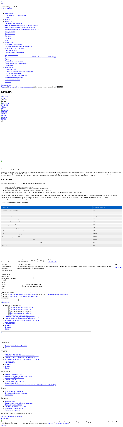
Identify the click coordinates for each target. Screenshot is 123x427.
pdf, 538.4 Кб (52, 262)
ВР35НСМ (4, 105)
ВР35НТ (3, 98)
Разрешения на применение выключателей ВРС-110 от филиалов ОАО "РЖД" (30, 57)
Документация (9, 42)
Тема (2, 288)
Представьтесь (5, 276)
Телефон (3, 284)
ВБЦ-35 (3, 119)
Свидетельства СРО (11, 55)
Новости (7, 19)
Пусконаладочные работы (13, 73)
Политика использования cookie (58, 423)
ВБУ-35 (3, 115)
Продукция (8, 21)
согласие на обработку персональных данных (22, 294)
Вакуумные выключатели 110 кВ (21, 313)
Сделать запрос (6, 85)
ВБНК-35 (4, 112)
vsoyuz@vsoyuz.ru (6, 8)
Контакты (8, 82)
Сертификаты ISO (11, 50)
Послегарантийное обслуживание (16, 63)
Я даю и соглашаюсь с (36, 294)
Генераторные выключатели (19, 315)
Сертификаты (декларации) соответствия (18, 46)
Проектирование (10, 69)
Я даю (20, 296)
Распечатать (6, 302)
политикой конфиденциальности (58, 294)
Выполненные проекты (12, 80)
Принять (3, 425)
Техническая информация (13, 44)
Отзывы (7, 17)
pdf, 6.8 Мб (118, 267)
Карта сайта (5, 418)
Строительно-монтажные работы (16, 75)
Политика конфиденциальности (11, 416)
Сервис (7, 59)
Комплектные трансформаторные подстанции (20, 27)
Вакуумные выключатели (13, 23)
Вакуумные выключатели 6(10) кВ (21, 307)
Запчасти (8, 36)
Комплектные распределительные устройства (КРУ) (22, 25)
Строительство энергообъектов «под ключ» (19, 71)
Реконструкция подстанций (14, 77)
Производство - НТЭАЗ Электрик (16, 15)
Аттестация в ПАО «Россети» (14, 48)
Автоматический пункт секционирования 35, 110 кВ (22, 29)
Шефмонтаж (9, 65)
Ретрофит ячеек (10, 34)
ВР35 (2, 108)
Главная (3, 87)
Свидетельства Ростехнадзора (15, 53)
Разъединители (10, 32)
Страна (3, 280)
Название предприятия (8, 278)
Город (3, 282)
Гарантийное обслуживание (14, 61)
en (2, 3)
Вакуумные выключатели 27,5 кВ (21, 309)
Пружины (8, 38)
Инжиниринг (9, 67)
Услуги (7, 40)
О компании (9, 13)
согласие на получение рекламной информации (22, 296)
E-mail (3, 286)
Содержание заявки (7, 292)
